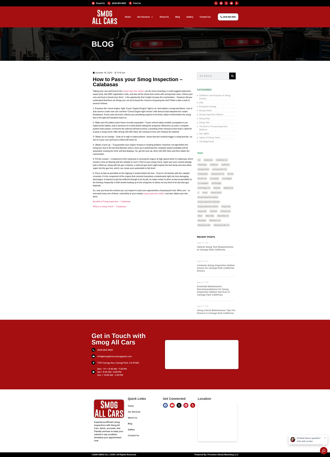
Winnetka (202, 220)
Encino (230, 174)
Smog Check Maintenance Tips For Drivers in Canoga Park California (216, 311)
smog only (226, 206)
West (200, 216)
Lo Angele (214, 178)
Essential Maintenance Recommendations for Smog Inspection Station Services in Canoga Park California (213, 290)
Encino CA (202, 178)
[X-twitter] (179, 405)
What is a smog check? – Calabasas (109, 206)
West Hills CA (222, 216)
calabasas (208, 160)
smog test (202, 211)
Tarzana (213, 211)
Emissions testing (207, 106)
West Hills (210, 216)
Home (128, 17)
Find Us (137, 3)
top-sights (204, 133)
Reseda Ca (228, 188)
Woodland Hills (204, 225)
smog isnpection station (208, 206)
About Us (164, 17)
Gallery (189, 17)
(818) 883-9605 (119, 3)
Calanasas (202, 165)
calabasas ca (221, 160)
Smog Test (204, 122)
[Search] (232, 76)
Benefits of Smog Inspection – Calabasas (111, 201)
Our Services (143, 17)
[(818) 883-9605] (109, 3)
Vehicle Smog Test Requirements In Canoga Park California (215, 248)
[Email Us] (93, 3)
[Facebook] (165, 405)
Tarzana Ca (225, 211)
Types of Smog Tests (209, 137)
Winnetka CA (214, 220)
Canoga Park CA (219, 169)
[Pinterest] (185, 405)
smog (205, 192)
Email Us (100, 3)
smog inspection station (133, 91)
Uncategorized (206, 141)
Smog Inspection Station (211, 114)
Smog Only (204, 118)
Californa (214, 165)
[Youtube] (172, 405)
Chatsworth (203, 174)
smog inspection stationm (208, 202)
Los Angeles (203, 183)
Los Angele (227, 178)
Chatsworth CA (217, 174)
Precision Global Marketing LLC (223, 455)
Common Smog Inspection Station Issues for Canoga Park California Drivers (216, 268)
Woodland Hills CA (221, 225)
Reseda (217, 188)
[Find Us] (130, 3)
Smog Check (205, 110)
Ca (199, 160)
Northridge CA (204, 188)
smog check (216, 192)
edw (201, 102)
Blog (177, 17)
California (225, 165)
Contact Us (205, 17)
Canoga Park (203, 169)
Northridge (216, 183)
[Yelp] (192, 405)
